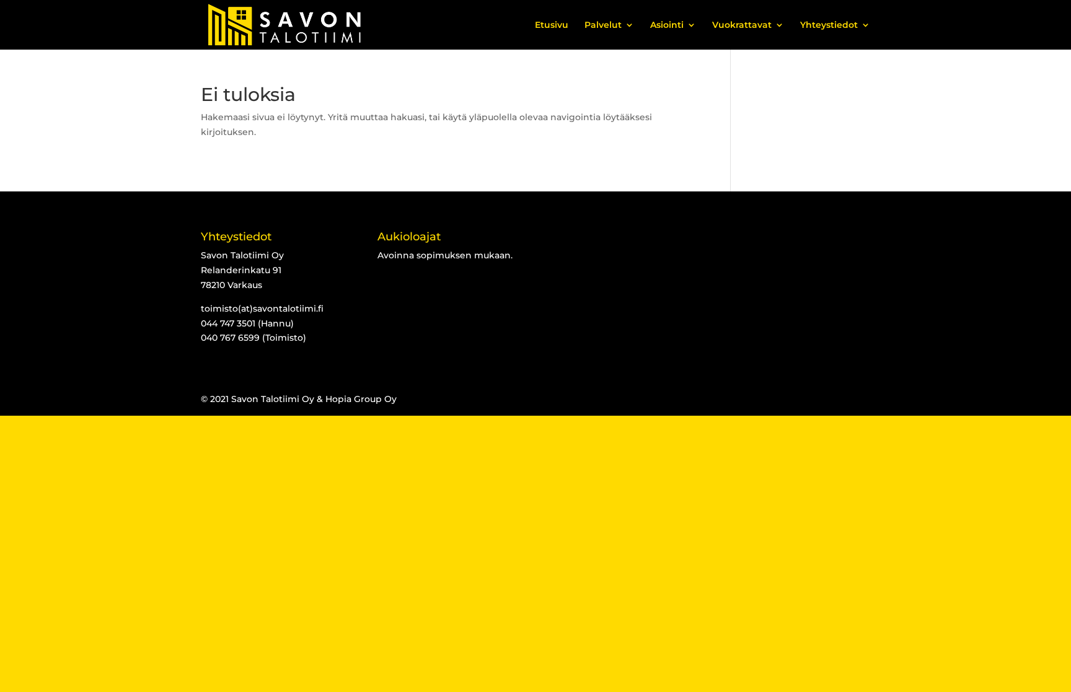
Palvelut (603, 25)
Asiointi (667, 25)
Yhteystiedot (829, 25)
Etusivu (551, 25)
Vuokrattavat (742, 25)
